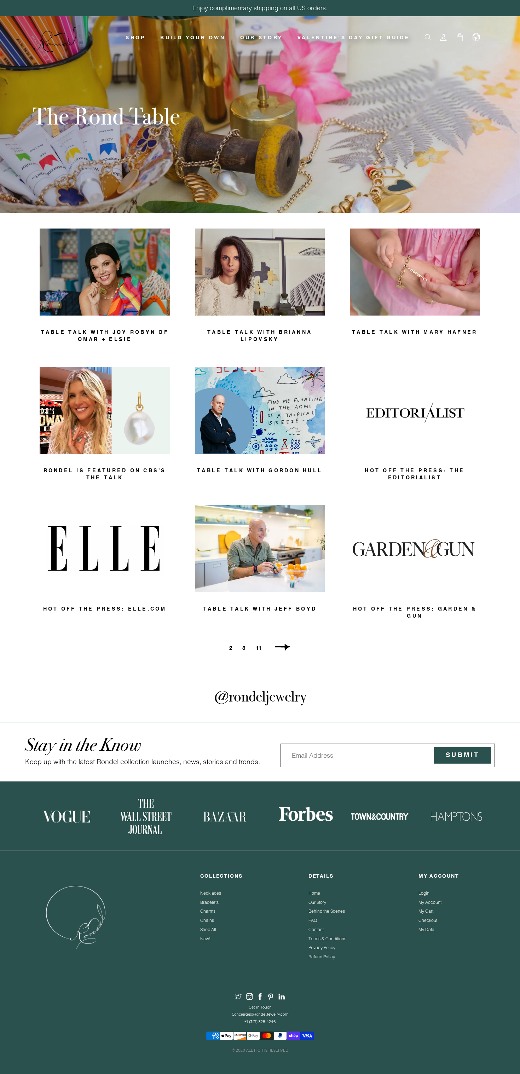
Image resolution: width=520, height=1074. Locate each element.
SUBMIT (462, 755)
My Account (429, 902)
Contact (316, 929)
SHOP (135, 37)
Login (423, 893)
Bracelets (209, 902)
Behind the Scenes (326, 911)
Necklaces (210, 893)
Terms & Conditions (327, 938)
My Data (426, 929)
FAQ (312, 920)
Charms (207, 911)
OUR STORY (261, 37)
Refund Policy (321, 956)
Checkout (427, 920)
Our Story (317, 902)
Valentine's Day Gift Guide (353, 37)
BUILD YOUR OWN (192, 37)
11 (258, 648)
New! (205, 938)
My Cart (425, 911)
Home (314, 893)
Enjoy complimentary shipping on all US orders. (260, 8)
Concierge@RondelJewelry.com (260, 1014)
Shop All (208, 929)
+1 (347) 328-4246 (260, 1022)
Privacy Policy (321, 947)
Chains (207, 920)
